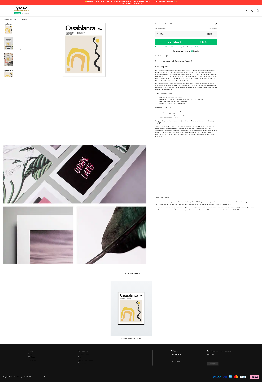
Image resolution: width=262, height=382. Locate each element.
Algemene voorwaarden (85, 360)
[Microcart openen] (257, 11)
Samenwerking (32, 360)
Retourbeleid (82, 363)
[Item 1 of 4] (83, 50)
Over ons (30, 354)
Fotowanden (140, 11)
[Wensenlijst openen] (252, 11)
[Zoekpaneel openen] (247, 11)
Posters (120, 11)
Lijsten (129, 11)
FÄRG (11, 19)
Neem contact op (83, 354)
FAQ (79, 357)
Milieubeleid (31, 357)
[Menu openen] (4, 10)
